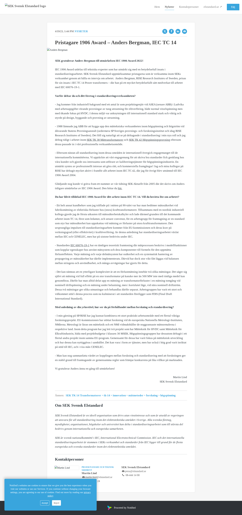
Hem (157, 6)
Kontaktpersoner (189, 6)
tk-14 (107, 395)
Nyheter (169, 6)
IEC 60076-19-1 (79, 245)
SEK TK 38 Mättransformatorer (105, 139)
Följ (233, 7)
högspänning (168, 395)
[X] (164, 31)
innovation (119, 395)
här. (120, 188)
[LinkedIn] (177, 31)
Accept (45, 502)
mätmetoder (136, 395)
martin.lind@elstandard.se (98, 477)
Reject (56, 502)
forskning (151, 395)
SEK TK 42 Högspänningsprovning (149, 139)
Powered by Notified (125, 507)
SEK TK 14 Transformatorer (84, 395)
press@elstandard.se (135, 471)
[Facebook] (171, 31)
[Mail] (184, 31)
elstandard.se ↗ (213, 6)
